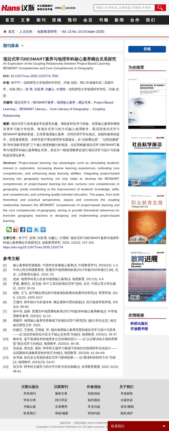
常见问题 (94, 406)
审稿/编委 (61, 413)
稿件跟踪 (94, 400)
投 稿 (56, 20)
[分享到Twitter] (36, 229)
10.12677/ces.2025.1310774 (31, 76)
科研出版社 (139, 323)
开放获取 (127, 393)
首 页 (9, 20)
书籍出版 (30, 406)
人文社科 (26, 31)
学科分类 (30, 400)
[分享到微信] (9, 229)
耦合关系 (84, 102)
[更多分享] (43, 229)
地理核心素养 (66, 102)
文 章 (25, 20)
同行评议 (61, 400)
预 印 (72, 20)
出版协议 (127, 400)
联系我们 (30, 413)
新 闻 (119, 20)
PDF (55, 76)
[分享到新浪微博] (16, 229)
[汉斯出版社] (18, 7)
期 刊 (41, 20)
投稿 (147, 49)
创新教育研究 (47, 31)
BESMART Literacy (32, 109)
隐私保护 (127, 413)
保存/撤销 (127, 406)
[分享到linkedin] (29, 229)
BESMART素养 (43, 102)
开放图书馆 (139, 329)
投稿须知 (94, 393)
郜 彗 (29, 89)
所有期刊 (30, 393)
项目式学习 (22, 102)
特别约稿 (94, 413)
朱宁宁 (15, 82)
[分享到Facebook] (23, 229)
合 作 (134, 20)
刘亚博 (39, 89)
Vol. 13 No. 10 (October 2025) (83, 31)
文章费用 (61, 406)
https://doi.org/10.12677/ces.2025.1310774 (33, 247)
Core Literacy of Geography (69, 109)
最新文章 (61, 393)
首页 (11, 31)
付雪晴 (61, 89)
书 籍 (103, 20)
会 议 (87, 20)
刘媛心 (50, 89)
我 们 (150, 20)
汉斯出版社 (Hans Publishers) (91, 422)
